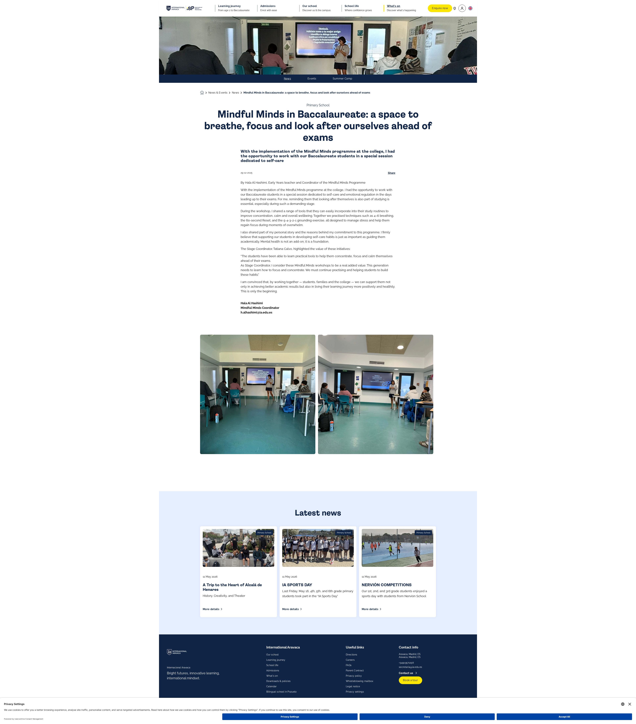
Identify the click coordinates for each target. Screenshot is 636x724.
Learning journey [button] (229, 6)
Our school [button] (309, 6)
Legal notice (353, 686)
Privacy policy (354, 675)
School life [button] (352, 6)
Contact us (406, 673)
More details (211, 609)
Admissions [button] (267, 6)
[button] (462, 8)
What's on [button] (393, 6)
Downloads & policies (278, 681)
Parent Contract (355, 670)
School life (272, 665)
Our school (272, 654)
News (287, 78)
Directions (351, 654)
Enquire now (440, 8)
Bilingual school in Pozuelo (281, 691)
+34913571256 (406, 662)
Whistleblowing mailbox (359, 681)
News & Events (217, 92)
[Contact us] (454, 8)
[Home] (184, 8)
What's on (272, 675)
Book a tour (410, 680)
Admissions (272, 670)
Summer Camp (342, 78)
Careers (350, 660)
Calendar (271, 686)
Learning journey (275, 660)
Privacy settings (355, 691)
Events (312, 78)
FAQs (348, 665)
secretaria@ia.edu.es (410, 667)
